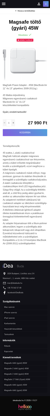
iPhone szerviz (10, 312)
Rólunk (7, 346)
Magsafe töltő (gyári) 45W (15, 385)
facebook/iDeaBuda (15, 293)
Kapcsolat (8, 351)
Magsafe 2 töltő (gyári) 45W (16, 368)
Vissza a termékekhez (25, 11)
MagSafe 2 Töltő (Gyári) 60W (17, 379)
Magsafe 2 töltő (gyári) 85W (16, 374)
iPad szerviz (9, 318)
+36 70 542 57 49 (14, 288)
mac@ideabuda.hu (14, 283)
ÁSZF (34, 400)
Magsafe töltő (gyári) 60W (15, 390)
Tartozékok (9, 334)
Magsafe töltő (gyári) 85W (15, 363)
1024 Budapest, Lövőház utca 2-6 (20, 273)
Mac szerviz (9, 307)
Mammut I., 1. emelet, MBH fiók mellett (19, 278)
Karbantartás (10, 323)
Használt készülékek (13, 329)
